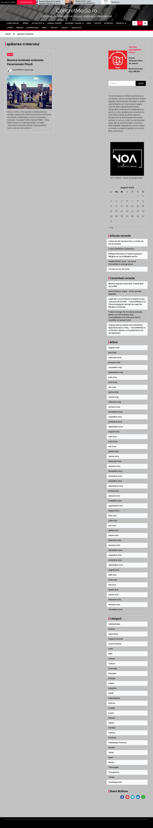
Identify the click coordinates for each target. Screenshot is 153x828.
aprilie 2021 (113, 590)
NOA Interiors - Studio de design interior (126, 178)
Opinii (88, 23)
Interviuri (108, 23)
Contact (54, 28)
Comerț (111, 659)
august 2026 (113, 348)
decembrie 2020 (115, 609)
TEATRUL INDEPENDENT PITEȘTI (135, 50)
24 (111, 216)
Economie (112, 668)
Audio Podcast (13, 23)
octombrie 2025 (115, 367)
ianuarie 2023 (114, 496)
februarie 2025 (114, 402)
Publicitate (76, 28)
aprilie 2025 (113, 392)
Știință (10, 28)
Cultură (111, 664)
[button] (134, 23)
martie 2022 (113, 535)
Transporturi (113, 772)
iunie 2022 (112, 520)
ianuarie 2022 (114, 545)
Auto (110, 649)
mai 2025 (112, 387)
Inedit (44, 28)
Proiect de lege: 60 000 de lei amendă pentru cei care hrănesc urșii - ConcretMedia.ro (125, 314)
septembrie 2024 (115, 427)
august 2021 (113, 570)
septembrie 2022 (115, 506)
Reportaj (120, 23)
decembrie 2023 (115, 471)
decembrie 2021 (115, 550)
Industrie (112, 688)
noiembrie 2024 (115, 417)
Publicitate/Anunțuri (117, 743)
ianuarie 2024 (114, 466)
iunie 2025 (112, 382)
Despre (25, 23)
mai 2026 (112, 353)
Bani (110, 654)
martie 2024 (113, 456)
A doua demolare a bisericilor (121, 249)
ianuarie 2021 (114, 604)
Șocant (111, 747)
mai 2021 (112, 585)
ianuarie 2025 (114, 407)
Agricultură (113, 634)
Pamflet (64, 28)
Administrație (114, 624)
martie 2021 (113, 595)
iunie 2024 (112, 441)
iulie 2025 (112, 377)
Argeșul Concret (54, 23)
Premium (19, 28)
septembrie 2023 (115, 486)
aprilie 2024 (113, 451)
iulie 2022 (112, 516)
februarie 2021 (114, 600)
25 (116, 216)
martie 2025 (113, 397)
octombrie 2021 (115, 560)
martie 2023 (113, 491)
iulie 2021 (112, 575)
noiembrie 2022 (115, 501)
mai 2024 (112, 446)
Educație (112, 673)
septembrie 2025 (115, 372)
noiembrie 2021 (115, 555)
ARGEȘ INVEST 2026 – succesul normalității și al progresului (67, 2)
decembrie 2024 (115, 412)
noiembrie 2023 (115, 476)
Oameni (111, 718)
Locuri (111, 713)
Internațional (32, 28)
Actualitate (37, 23)
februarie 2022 (114, 540)
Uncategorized (115, 782)
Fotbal (111, 683)
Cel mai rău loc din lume (103, 2)
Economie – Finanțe (73, 23)
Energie (111, 678)
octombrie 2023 (115, 481)
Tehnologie (113, 767)
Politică (111, 733)
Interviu (111, 703)
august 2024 (113, 432)
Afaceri (111, 629)
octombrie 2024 (115, 422)
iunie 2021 (112, 580)
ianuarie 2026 (114, 362)
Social (10, 54)
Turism (111, 777)
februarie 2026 (114, 357)
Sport (110, 757)
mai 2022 (112, 525)
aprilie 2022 (113, 530)
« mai (110, 228)
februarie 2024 (114, 461)
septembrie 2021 (115, 565)
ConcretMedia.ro (76, 10)
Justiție (97, 23)
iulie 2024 (112, 436)
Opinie (111, 723)
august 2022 (113, 511)
